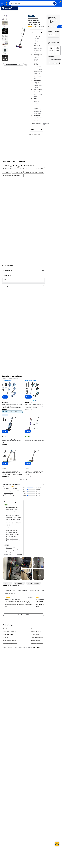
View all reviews (9, 494)
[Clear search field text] (52, 3)
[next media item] (22, 36)
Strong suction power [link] (12, 539)
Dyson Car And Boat (36, 631)
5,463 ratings (41, 26)
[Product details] (43, 270)
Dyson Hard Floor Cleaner (9, 631)
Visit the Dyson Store (33, 18)
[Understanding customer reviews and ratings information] (18, 491)
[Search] (54, 3)
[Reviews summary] (37, 26)
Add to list (54, 63)
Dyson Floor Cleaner (8, 634)
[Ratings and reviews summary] (43, 483)
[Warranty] (42, 280)
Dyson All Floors (35, 634)
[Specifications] (43, 275)
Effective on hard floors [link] (12, 515)
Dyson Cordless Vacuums (37, 637)
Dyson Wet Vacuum (8, 628)
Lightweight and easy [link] (12, 507)
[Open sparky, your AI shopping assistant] (57, 844)
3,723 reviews (13, 488)
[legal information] (56, 20)
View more (22, 479)
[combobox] (33, 3)
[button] (19, 38)
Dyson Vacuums (7, 637)
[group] (36, 26)
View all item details (36, 123)
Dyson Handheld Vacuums (9, 640)
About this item (7, 265)
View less (19, 554)
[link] (12, 411)
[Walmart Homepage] (6, 3)
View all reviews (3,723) (23, 614)
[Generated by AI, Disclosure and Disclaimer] (48, 123)
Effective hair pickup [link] (12, 522)
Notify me (51, 35)
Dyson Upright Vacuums (37, 643)
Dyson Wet (33, 628)
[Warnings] (43, 286)
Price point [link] (9, 548)
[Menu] (2, 3)
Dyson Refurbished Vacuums (10, 643)
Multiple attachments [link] (12, 530)
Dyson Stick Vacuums (36, 640)
